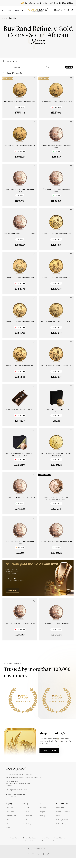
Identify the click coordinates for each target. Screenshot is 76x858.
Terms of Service (59, 838)
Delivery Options (62, 820)
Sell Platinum (27, 816)
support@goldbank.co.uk (16, 794)
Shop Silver (10, 812)
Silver (56, 3)
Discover (48, 750)
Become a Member (63, 812)
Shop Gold (9, 808)
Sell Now (12, 590)
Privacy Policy (14, 838)
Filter (47, 67)
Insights (42, 812)
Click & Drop (27, 824)
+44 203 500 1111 (13, 797)
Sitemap (42, 816)
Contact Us (60, 808)
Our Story (42, 808)
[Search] (64, 10)
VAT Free (9, 824)
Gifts (7, 820)
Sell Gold (26, 808)
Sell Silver (26, 812)
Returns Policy (61, 824)
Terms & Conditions (29, 838)
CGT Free (9, 828)
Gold (26, 3)
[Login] (68, 10)
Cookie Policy (45, 838)
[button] (34, 78)
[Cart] (72, 10)
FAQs (58, 816)
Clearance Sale (11, 816)
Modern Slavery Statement (28, 841)
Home (4, 18)
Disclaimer (45, 841)
